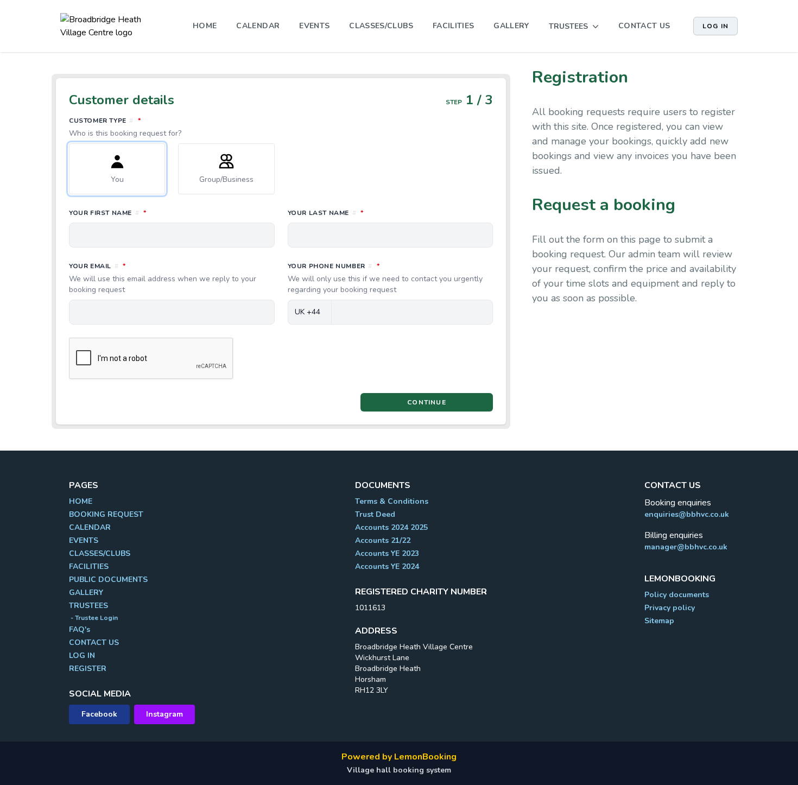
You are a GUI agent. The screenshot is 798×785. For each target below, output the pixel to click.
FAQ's (79, 629)
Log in (715, 26)
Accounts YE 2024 (387, 566)
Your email (162, 278)
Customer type (153, 127)
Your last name (374, 212)
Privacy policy (669, 608)
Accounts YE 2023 (387, 553)
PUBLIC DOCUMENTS (108, 579)
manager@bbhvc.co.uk (685, 547)
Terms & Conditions (391, 501)
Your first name (156, 212)
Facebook (99, 714)
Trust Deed (375, 514)
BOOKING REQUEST (106, 514)
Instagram (164, 714)
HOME (205, 26)
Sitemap (659, 621)
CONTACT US (644, 26)
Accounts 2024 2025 (391, 527)
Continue (426, 402)
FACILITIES (453, 26)
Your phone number (385, 278)
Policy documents (676, 595)
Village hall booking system (399, 770)
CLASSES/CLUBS (381, 26)
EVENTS (314, 26)
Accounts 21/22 (382, 540)
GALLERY (511, 26)
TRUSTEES (88, 605)
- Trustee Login (93, 617)
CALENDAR (258, 26)
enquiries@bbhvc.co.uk (686, 514)
